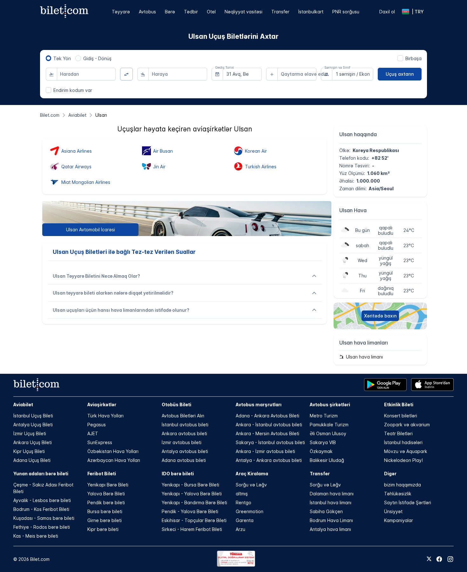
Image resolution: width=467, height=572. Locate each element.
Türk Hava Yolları (105, 415)
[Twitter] (429, 559)
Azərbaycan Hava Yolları (113, 460)
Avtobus (147, 11)
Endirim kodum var (72, 90)
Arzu (240, 529)
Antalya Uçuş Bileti (33, 424)
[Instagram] (450, 559)
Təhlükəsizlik (397, 493)
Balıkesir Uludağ (327, 460)
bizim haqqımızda (402, 484)
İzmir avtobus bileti (181, 442)
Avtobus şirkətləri (330, 404)
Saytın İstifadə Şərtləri (407, 502)
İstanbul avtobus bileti (185, 424)
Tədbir (191, 11)
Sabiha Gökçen (326, 511)
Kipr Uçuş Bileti (29, 451)
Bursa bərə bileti (104, 511)
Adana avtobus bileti (184, 460)
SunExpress (99, 442)
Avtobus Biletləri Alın (183, 415)
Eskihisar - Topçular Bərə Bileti (194, 520)
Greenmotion (249, 511)
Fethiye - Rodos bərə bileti (41, 527)
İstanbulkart (310, 11)
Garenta (245, 520)
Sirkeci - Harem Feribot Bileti (192, 529)
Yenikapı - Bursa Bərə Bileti (190, 484)
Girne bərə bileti (104, 520)
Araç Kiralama (252, 473)
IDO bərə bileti (178, 473)
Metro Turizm (324, 415)
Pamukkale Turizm (329, 424)
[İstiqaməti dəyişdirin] (126, 74)
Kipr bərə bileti (102, 529)
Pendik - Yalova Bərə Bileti (190, 511)
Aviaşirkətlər (101, 404)
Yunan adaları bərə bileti (40, 473)
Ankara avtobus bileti (184, 433)
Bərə (170, 11)
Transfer (280, 11)
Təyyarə (121, 11)
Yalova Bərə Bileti (106, 493)
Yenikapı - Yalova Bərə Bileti (192, 493)
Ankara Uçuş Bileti (32, 442)
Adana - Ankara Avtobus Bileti (267, 415)
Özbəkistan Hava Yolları (113, 451)
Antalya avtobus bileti (185, 451)
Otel (211, 11)
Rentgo (243, 502)
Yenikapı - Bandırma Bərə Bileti (194, 502)
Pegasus (96, 424)
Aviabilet (23, 404)
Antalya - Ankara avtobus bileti (269, 460)
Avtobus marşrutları (258, 404)
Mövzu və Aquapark (405, 451)
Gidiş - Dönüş (97, 58)
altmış (242, 493)
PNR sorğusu (345, 11)
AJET (92, 433)
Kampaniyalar (398, 520)
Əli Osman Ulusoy (328, 433)
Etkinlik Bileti (398, 404)
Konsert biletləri (400, 415)
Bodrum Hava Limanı (331, 520)
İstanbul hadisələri (403, 442)
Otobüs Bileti (176, 404)
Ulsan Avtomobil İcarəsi (90, 229)
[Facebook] (439, 559)
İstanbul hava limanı (330, 502)
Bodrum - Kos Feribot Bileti (41, 509)
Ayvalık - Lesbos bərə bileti (42, 500)
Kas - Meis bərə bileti (35, 536)
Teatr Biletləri (398, 433)
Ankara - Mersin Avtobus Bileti (267, 433)
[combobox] (86, 74)
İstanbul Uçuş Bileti (33, 415)
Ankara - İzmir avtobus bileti (265, 451)
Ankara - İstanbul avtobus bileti (269, 424)
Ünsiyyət (393, 511)
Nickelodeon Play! (403, 460)
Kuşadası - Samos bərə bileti (43, 518)
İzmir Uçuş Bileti (29, 433)
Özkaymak (321, 451)
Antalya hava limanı (330, 529)
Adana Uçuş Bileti (32, 460)
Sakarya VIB (323, 442)
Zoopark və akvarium (407, 424)
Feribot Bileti (101, 473)
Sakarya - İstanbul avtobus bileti (270, 442)
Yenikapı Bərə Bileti (107, 484)
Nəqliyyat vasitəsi (243, 11)
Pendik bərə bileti (106, 502)
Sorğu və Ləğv (251, 484)
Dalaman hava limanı (332, 493)
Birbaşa (413, 58)
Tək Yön (62, 58)
